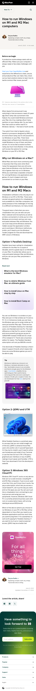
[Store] (29, 2)
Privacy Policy (18, 646)
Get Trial (18, 567)
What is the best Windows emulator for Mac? (16, 272)
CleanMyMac (12, 371)
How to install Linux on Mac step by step (16, 292)
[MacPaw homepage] (3, 688)
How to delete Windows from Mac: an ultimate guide (17, 282)
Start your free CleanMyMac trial (13, 71)
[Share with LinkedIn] (9, 603)
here (21, 378)
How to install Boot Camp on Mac (17, 302)
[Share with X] (15, 603)
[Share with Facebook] (4, 603)
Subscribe (28, 639)
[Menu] (33, 2)
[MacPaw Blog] (7, 2)
